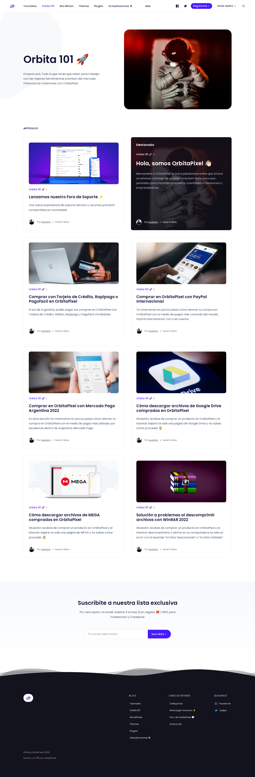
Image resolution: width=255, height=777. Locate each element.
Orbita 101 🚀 (37, 189)
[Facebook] (177, 6)
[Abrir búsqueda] (243, 6)
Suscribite (157, 634)
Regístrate (200, 6)
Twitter (223, 710)
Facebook (225, 703)
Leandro (46, 222)
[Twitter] (185, 6)
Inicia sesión (225, 6)
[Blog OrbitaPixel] (12, 6)
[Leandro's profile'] (31, 222)
